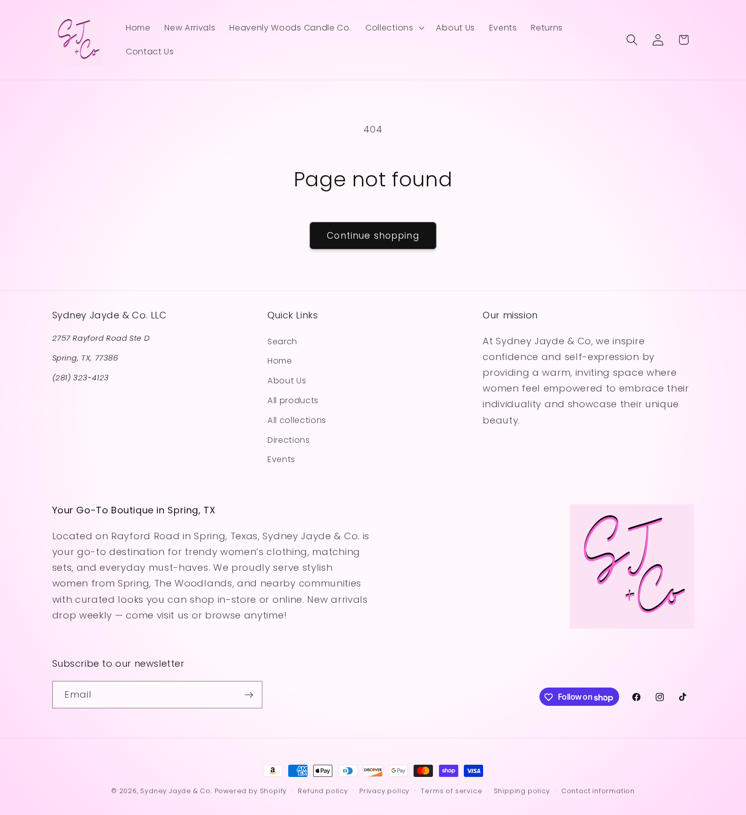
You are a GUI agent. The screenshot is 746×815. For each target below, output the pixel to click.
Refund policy (323, 791)
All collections (296, 420)
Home (279, 361)
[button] (393, 28)
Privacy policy (384, 791)
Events (281, 459)
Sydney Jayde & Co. (176, 791)
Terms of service (451, 791)
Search (282, 341)
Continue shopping (373, 236)
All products (293, 400)
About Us (287, 380)
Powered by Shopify (251, 791)
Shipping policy (522, 791)
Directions (288, 439)
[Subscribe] (249, 695)
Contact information (598, 791)
